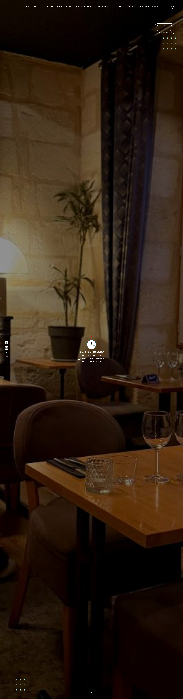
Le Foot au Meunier (82, 7)
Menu (68, 7)
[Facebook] (6, 342)
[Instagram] (6, 348)
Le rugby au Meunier (103, 7)
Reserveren (39, 7)
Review (60, 7)
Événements (144, 7)
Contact (156, 7)
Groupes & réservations (125, 7)
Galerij (50, 7)
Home (28, 7)
